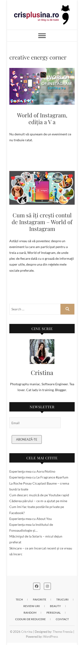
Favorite (39, 599)
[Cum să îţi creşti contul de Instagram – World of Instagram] (42, 188)
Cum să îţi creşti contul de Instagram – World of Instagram (42, 221)
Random (30, 612)
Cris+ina (26, 632)
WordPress (50, 636)
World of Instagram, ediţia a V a (42, 118)
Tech (19, 599)
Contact (62, 619)
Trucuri (62, 599)
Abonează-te (26, 439)
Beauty (55, 606)
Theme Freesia (63, 632)
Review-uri (31, 606)
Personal (53, 612)
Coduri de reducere (30, 619)
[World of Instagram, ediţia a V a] (42, 86)
